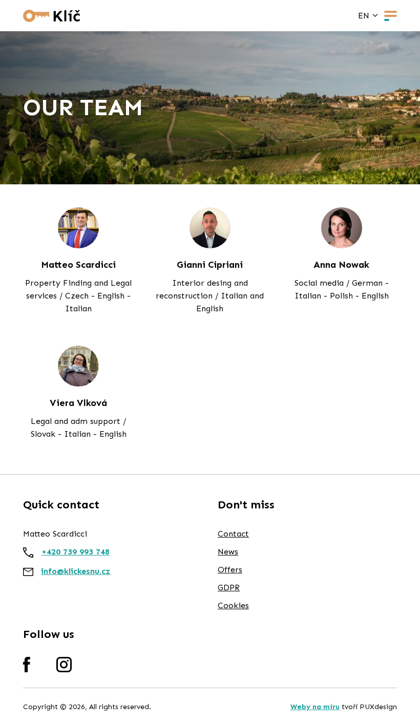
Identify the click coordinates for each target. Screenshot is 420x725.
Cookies (233, 605)
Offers (230, 569)
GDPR (229, 587)
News (228, 552)
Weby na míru (315, 706)
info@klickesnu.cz (75, 571)
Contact (233, 534)
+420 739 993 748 (75, 552)
